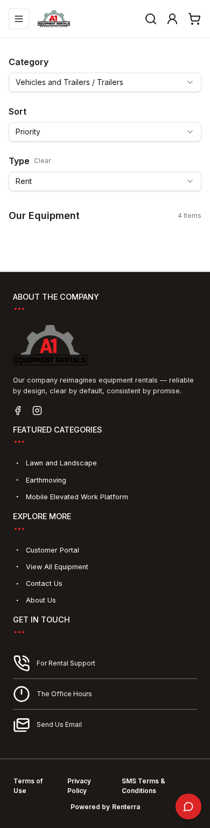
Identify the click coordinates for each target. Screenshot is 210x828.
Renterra (126, 807)
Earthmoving (46, 480)
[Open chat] (188, 806)
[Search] (150, 18)
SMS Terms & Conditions (143, 786)
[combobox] (105, 82)
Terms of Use (28, 786)
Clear (42, 161)
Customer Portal (52, 550)
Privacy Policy (79, 786)
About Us (41, 600)
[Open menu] (19, 19)
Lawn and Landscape (61, 463)
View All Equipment (57, 567)
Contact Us (44, 583)
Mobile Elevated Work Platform (77, 497)
